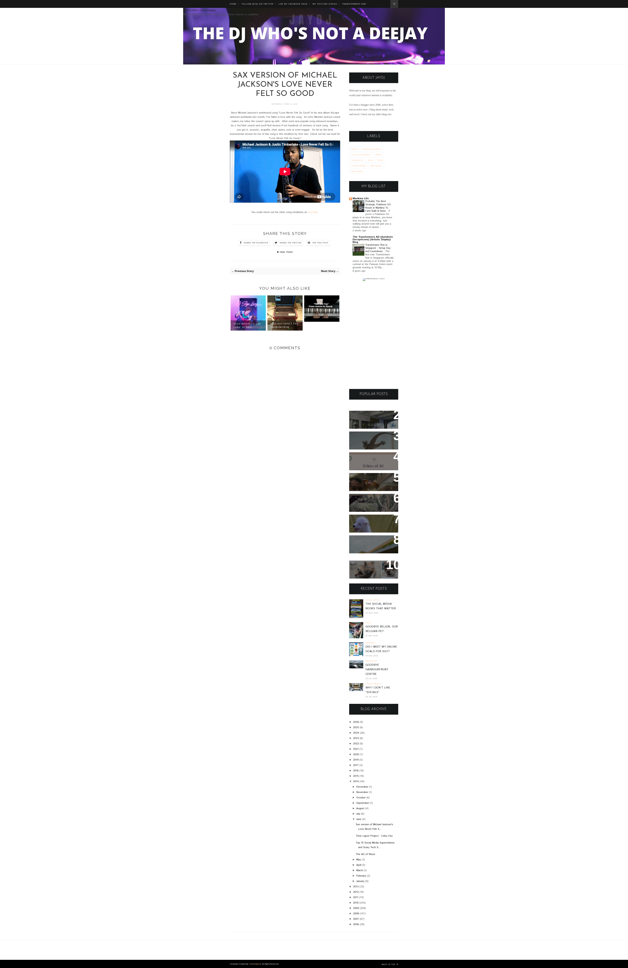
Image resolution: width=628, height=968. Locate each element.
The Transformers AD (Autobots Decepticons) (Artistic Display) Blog (373, 239)
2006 (356, 924)
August (360, 808)
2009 (356, 908)
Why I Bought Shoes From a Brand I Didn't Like (373, 542)
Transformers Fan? (354, 4)
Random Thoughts (365, 519)
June (358, 819)
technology (357, 160)
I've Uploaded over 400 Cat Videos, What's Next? (372, 567)
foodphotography (371, 149)
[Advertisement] (373, 335)
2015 (356, 776)
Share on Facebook (256, 242)
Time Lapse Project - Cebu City (374, 836)
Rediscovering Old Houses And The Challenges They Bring (371, 503)
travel (378, 154)
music (289, 252)
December (362, 787)
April (358, 865)
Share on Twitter (290, 242)
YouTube (313, 212)
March (359, 870)
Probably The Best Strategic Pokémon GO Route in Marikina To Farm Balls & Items (378, 206)
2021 (356, 749)
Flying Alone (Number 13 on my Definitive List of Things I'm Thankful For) (372, 482)
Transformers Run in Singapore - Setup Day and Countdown (377, 248)
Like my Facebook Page (293, 4)
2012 (356, 892)
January (360, 881)
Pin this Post (321, 242)
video (370, 160)
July (358, 814)
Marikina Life (361, 198)
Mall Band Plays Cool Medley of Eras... (318, 312)
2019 (356, 760)
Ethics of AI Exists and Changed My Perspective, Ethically (371, 461)
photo (354, 149)
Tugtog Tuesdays (282, 315)
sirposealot (376, 166)
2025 (356, 727)
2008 (356, 913)
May (358, 860)
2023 (356, 738)
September (362, 803)
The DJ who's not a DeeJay (199, 10)
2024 (356, 733)
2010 (356, 903)
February (361, 876)
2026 (356, 722)
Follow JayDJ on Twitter (257, 4)
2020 (356, 754)
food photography (361, 154)
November (362, 792)
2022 (356, 744)
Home (233, 4)
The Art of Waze (365, 854)
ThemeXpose (255, 964)
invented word (358, 166)
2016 (356, 771)
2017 (356, 765)
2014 (356, 781)
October (361, 798)
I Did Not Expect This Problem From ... (248, 325)
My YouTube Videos (325, 4)
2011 (355, 897)
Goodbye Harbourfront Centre (377, 669)
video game (356, 171)
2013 (356, 887)
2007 (356, 919)
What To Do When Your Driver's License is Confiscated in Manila (370, 419)
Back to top (389, 964)
